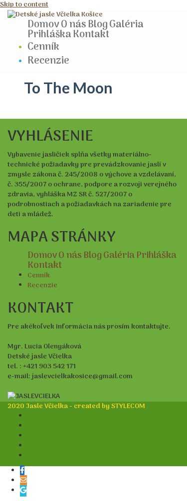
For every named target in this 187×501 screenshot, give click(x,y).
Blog (98, 25)
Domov (43, 25)
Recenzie (48, 61)
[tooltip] (22, 471)
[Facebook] (30, 416)
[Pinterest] (30, 456)
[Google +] (30, 426)
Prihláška (49, 35)
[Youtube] (30, 446)
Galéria (126, 25)
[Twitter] (30, 436)
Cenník (43, 47)
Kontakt (91, 35)
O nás (73, 25)
